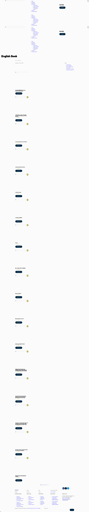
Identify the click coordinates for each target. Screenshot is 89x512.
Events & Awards (31, 497)
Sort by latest (68, 67)
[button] (44, 13)
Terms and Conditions (20, 500)
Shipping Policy (19, 497)
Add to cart (18, 120)
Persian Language (36, 6)
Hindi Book (33, 2)
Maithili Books (35, 5)
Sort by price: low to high (70, 68)
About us (30, 496)
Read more (18, 93)
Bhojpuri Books (35, 7)
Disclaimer (18, 496)
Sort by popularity (69, 65)
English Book (33, 3)
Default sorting (68, 64)
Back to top (17, 489)
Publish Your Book (55, 499)
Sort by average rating (69, 66)
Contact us (30, 498)
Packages (33, 10)
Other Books (33, 4)
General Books (35, 8)
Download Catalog (34, 11)
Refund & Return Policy (20, 498)
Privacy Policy (19, 499)
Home (32, 1)
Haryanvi (34, 9)
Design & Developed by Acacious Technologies (33, 508)
